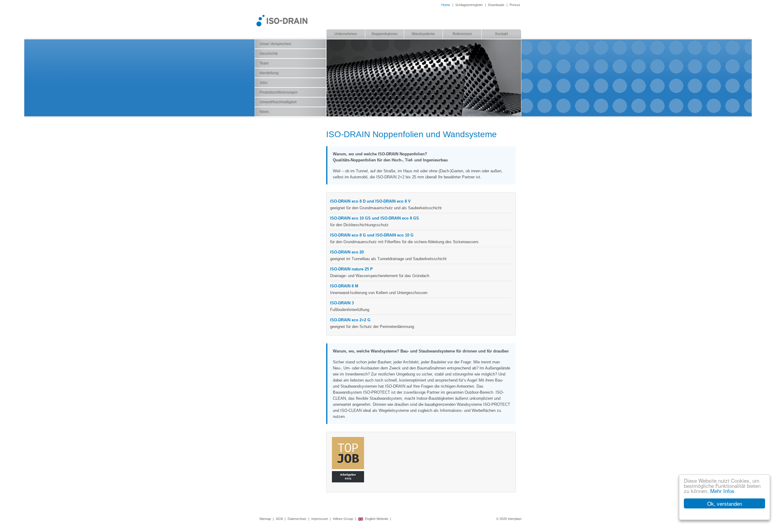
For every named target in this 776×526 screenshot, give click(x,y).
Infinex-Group (343, 519)
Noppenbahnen (385, 34)
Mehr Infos (722, 491)
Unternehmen (345, 34)
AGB (279, 519)
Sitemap (265, 519)
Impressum (319, 519)
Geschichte (268, 53)
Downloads (496, 5)
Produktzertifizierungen (278, 92)
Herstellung (269, 73)
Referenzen (462, 34)
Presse (515, 5)
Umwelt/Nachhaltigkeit (277, 102)
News (264, 112)
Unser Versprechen (275, 44)
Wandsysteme (423, 34)
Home (445, 5)
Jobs (263, 83)
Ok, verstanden (724, 503)
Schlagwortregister (469, 5)
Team (264, 63)
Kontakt (501, 34)
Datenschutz (297, 519)
